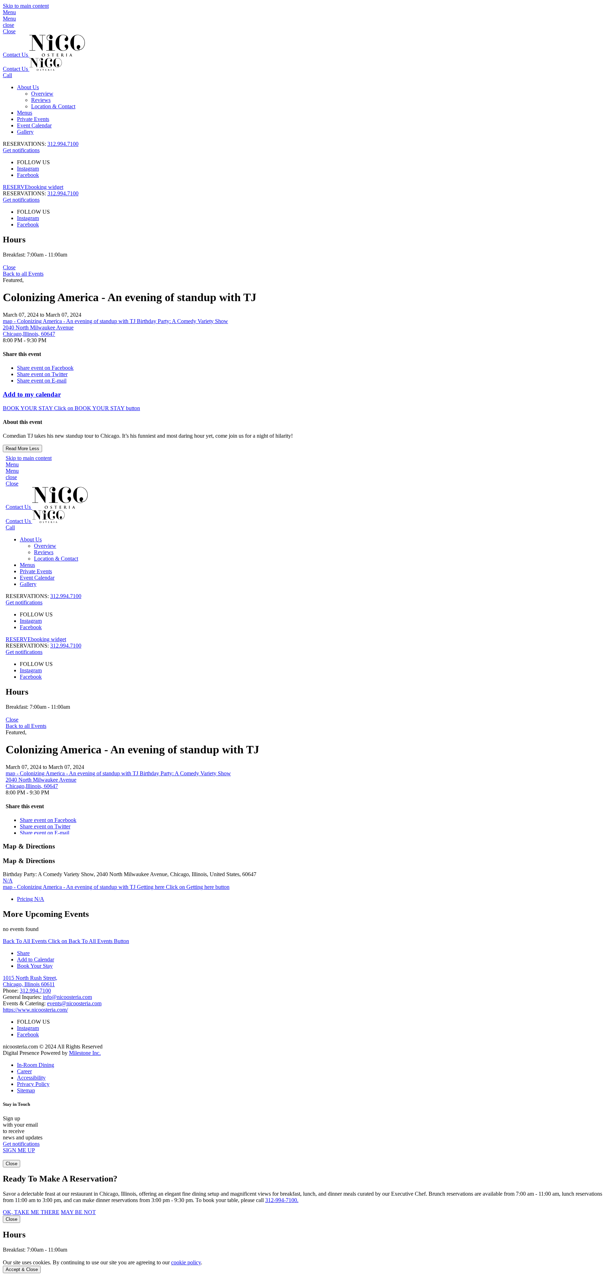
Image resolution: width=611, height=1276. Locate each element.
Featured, (13, 280)
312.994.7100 (62, 144)
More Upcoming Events (46, 914)
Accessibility (31, 1078)
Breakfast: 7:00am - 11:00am (35, 255)
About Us (28, 87)
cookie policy (186, 1262)
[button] (305, 15)
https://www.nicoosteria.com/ (35, 1010)
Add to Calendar (35, 959)
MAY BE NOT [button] (78, 1212)
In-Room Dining (35, 1065)
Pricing (30, 899)
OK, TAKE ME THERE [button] (31, 1212)
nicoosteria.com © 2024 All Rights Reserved (53, 1050)
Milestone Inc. (85, 1053)
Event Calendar (34, 125)
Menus (24, 113)
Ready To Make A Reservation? (60, 1178)
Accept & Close (22, 1269)
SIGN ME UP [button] (19, 1150)
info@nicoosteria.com (67, 997)
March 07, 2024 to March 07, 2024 (42, 315)
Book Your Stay (35, 966)
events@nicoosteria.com (74, 1003)
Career (24, 1071)
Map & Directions (29, 846)
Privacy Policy (33, 1084)
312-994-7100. (281, 1200)
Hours (14, 239)
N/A (8, 881)
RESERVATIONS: (40, 193)
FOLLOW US (33, 162)
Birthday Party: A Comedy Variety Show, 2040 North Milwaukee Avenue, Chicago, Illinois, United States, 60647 (129, 874)
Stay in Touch (16, 1104)
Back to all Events (23, 274)
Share (23, 953)
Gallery (25, 132)
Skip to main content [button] (26, 6)
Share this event (22, 354)
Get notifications (21, 150)
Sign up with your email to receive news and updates (22, 1127)
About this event (22, 422)
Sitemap (26, 1090)
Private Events (33, 119)
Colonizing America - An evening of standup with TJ (129, 297)
